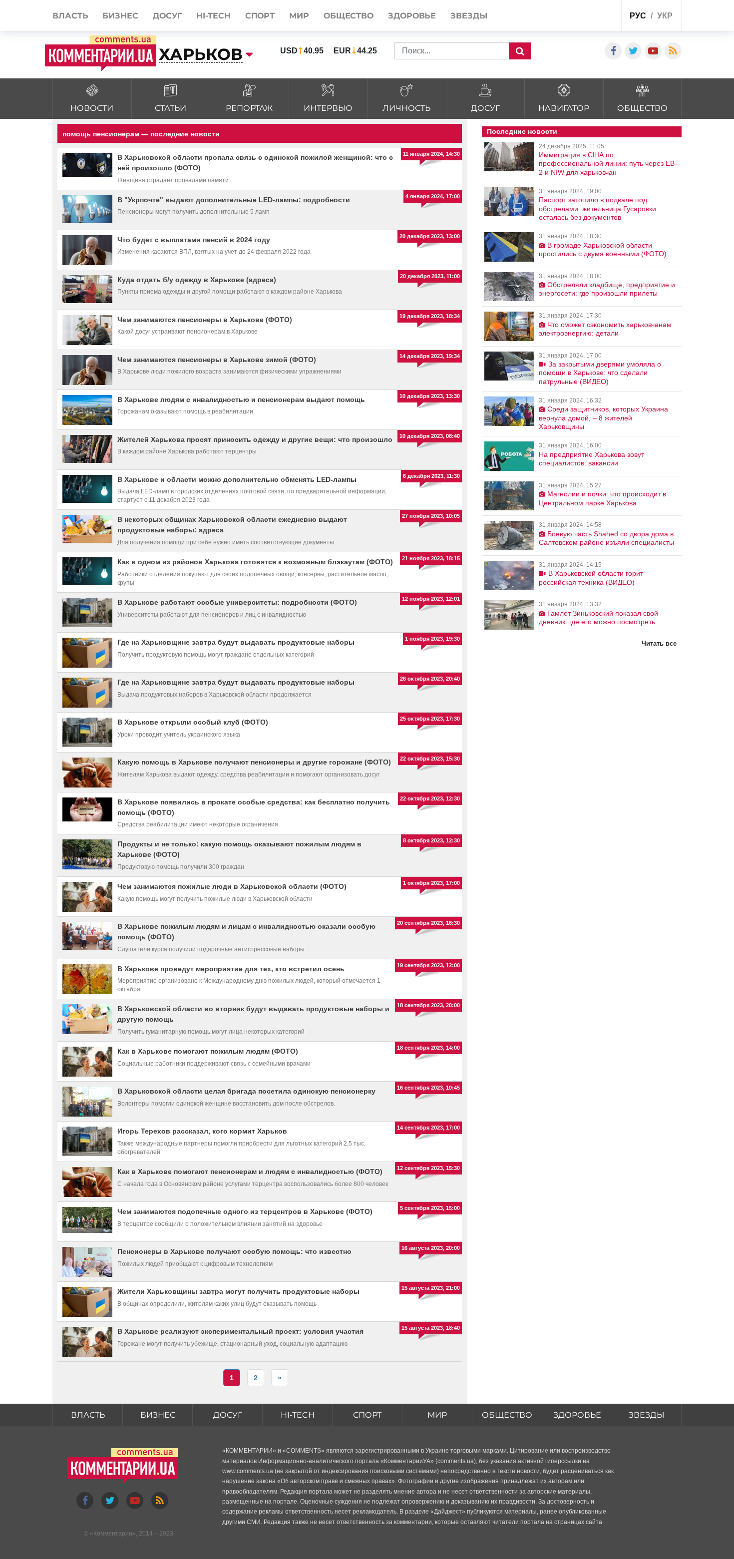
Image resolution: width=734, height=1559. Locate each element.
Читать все (659, 643)
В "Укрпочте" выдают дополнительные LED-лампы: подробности (233, 200)
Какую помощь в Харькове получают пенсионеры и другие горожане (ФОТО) (254, 762)
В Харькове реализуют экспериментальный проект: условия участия (240, 1331)
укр (665, 15)
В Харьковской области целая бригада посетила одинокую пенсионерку (246, 1091)
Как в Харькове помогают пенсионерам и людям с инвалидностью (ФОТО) (249, 1171)
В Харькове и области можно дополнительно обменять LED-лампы (237, 479)
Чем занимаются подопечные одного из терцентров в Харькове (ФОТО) (244, 1211)
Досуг (227, 1415)
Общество (507, 1415)
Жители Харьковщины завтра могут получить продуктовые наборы (238, 1291)
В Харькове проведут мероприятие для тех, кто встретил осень (231, 969)
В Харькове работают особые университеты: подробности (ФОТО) (237, 602)
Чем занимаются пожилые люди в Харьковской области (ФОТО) (232, 886)
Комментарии (112, 1533)
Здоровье (577, 1415)
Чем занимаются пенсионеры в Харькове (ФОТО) (204, 320)
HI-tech (298, 1415)
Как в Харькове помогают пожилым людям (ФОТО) (207, 1051)
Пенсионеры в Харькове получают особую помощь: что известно (234, 1251)
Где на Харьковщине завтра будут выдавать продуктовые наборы (236, 642)
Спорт (367, 1415)
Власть (88, 1415)
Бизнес (157, 1415)
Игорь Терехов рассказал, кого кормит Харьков (202, 1131)
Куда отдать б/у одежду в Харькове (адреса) (196, 280)
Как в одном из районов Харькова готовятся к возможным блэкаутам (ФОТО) (255, 562)
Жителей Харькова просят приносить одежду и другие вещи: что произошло (254, 439)
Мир (437, 1415)
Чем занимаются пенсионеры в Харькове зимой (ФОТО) (216, 360)
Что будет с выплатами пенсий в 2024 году (193, 240)
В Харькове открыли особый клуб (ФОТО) (192, 722)
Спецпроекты (576, 16)
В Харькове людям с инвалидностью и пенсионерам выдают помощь (241, 399)
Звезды (647, 1415)
